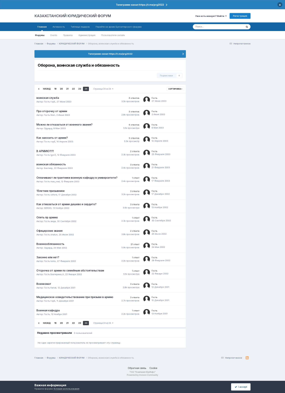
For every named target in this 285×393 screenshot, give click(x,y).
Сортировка (174, 89)
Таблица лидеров (80, 26)
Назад (47, 89)
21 (67, 89)
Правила (68, 35)
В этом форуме (231, 26)
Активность (59, 26)
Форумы (40, 35)
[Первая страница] (38, 89)
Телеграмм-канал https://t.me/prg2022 (140, 4)
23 (79, 89)
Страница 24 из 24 (102, 89)
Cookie (153, 368)
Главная (42, 26)
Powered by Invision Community (142, 375)
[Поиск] (247, 26)
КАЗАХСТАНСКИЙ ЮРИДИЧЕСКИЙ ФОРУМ (72, 16)
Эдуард (48, 128)
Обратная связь (137, 368)
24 (86, 89)
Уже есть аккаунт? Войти (210, 16)
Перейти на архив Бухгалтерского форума (119, 26)
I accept (242, 386)
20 (61, 89)
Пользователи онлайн (113, 35)
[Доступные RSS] (247, 358)
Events (53, 35)
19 (55, 89)
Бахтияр (48, 168)
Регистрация (240, 16)
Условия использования (66, 388)
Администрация (87, 35)
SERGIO (47, 208)
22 (73, 89)
